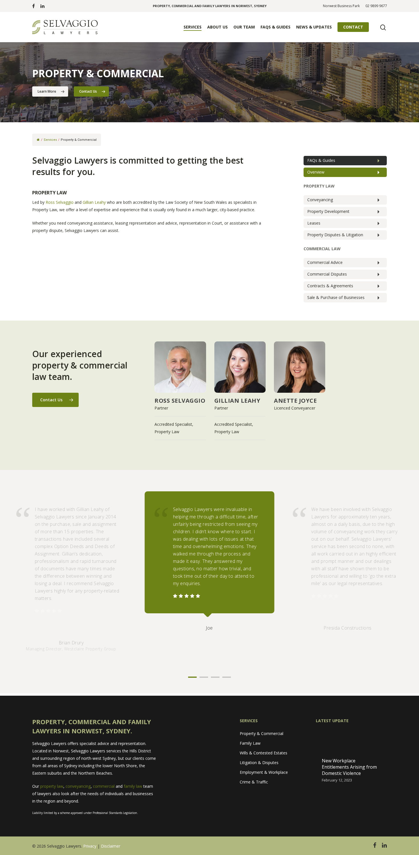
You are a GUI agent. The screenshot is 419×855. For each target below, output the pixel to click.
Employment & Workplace (264, 772)
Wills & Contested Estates (263, 753)
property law (51, 786)
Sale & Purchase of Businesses (336, 297)
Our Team (244, 27)
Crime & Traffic (254, 782)
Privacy (89, 846)
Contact (353, 27)
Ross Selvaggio (60, 202)
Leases (313, 223)
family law (133, 786)
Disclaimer (110, 846)
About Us (217, 27)
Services (193, 27)
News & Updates (314, 27)
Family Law (250, 743)
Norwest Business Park (341, 5)
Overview (315, 172)
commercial (104, 786)
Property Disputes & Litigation (335, 234)
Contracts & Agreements (330, 285)
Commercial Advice (325, 262)
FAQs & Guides (275, 27)
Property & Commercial (261, 733)
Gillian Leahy (94, 202)
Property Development (328, 211)
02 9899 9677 (376, 5)
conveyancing (78, 786)
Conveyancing (320, 199)
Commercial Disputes (327, 274)
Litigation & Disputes (259, 762)
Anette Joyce (295, 400)
